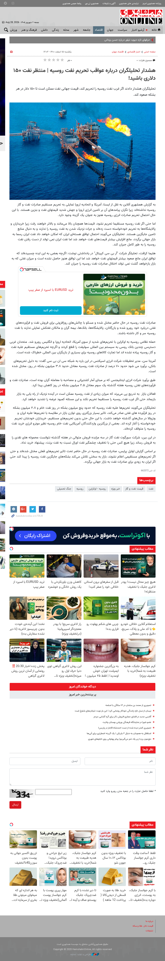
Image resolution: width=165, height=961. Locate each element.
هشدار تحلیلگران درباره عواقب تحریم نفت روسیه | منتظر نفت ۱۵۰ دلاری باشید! (85, 74)
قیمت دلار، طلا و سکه (143, 926)
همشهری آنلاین (139, 16)
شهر (76, 30)
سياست (122, 30)
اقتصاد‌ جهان (118, 52)
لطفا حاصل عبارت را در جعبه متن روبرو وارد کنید (128, 791)
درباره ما (149, 921)
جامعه (86, 30)
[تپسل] (22, 269)
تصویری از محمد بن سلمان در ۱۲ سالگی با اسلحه (128, 705)
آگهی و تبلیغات (108, 3)
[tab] (82, 687)
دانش (44, 30)
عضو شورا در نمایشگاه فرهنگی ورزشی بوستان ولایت (127, 722)
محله (66, 30)
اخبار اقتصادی (133, 52)
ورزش (13, 30)
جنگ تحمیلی (64, 489)
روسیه (79, 489)
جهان (110, 30)
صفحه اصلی (150, 52)
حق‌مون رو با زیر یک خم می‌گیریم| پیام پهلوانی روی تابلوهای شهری (119, 739)
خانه (154, 30)
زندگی (55, 30)
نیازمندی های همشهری (129, 3)
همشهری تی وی (92, 3)
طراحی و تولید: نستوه (80, 954)
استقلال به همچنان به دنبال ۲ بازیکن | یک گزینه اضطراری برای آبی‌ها (119, 733)
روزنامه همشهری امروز (151, 3)
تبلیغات (149, 931)
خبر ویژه (115, 489)
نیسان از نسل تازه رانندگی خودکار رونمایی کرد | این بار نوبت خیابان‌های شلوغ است (113, 711)
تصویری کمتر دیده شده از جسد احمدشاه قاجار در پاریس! (124, 728)
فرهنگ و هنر (29, 30)
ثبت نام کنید (50, 310)
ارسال (15, 805)
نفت (151, 489)
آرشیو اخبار (137, 30)
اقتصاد (99, 30)
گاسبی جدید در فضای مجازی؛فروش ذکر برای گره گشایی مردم (122, 717)
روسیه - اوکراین (97, 489)
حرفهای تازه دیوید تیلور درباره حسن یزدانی (127, 40)
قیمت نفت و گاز (134, 489)
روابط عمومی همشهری (72, 3)
